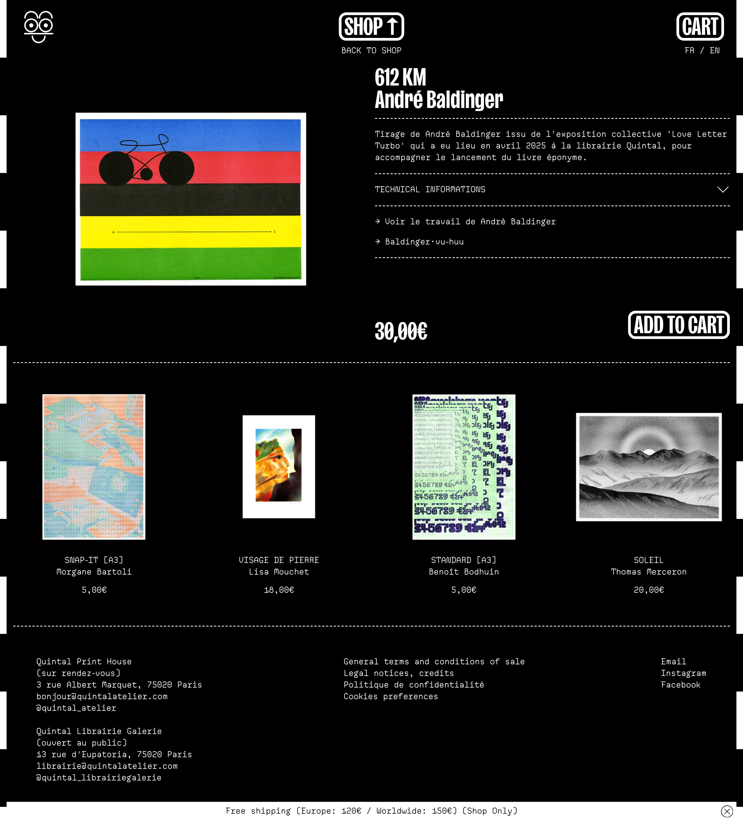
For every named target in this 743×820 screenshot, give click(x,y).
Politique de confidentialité (414, 685)
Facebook (680, 685)
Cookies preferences (391, 696)
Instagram (684, 673)
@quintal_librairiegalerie (99, 778)
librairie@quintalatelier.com (107, 766)
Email (674, 661)
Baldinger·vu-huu (424, 242)
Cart (700, 25)
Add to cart (679, 323)
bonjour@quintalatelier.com (102, 696)
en (715, 50)
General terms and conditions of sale (434, 661)
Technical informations (430, 189)
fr (690, 50)
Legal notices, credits (399, 673)
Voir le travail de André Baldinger (470, 221)
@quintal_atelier (76, 708)
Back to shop (371, 50)
